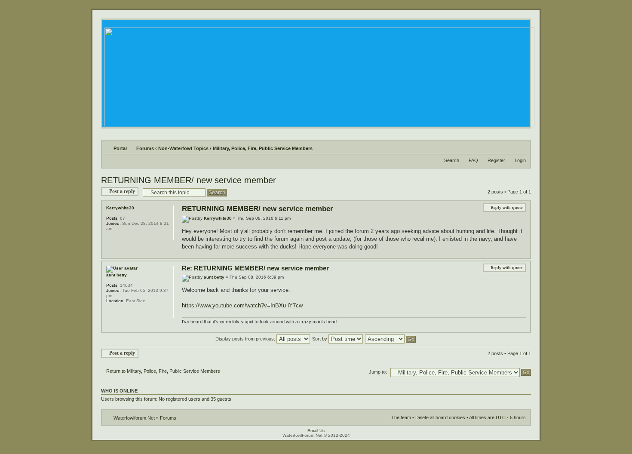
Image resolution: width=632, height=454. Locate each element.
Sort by (320, 338)
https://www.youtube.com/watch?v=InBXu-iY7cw (242, 305)
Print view (521, 146)
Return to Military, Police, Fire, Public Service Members (163, 371)
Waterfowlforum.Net (134, 417)
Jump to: (378, 371)
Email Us (316, 430)
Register (496, 160)
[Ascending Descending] (391, 338)
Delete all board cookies (440, 417)
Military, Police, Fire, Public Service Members (263, 148)
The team (401, 417)
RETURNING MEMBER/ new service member (188, 180)
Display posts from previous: (245, 338)
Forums (145, 148)
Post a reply (122, 191)
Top (523, 253)
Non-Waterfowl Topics (183, 148)
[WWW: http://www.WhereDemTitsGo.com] (110, 312)
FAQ (473, 160)
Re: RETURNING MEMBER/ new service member (255, 268)
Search (451, 160)
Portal (120, 148)
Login (520, 160)
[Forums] (318, 74)
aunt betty (214, 277)
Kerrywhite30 (218, 218)
